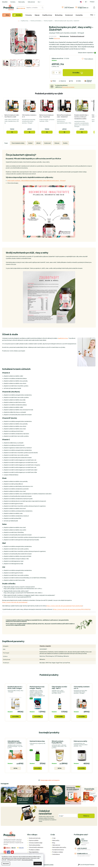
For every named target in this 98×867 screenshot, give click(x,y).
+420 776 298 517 (69, 7)
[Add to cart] (12, 132)
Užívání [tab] (38, 143)
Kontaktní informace (58, 849)
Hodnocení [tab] (47, 143)
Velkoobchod (31, 2)
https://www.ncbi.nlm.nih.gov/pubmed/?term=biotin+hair (64, 606)
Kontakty (13, 2)
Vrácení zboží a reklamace (36, 847)
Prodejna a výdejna (34, 849)
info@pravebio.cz (83, 7)
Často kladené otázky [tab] (18, 143)
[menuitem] (6, 15)
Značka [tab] (65, 143)
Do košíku (76, 72)
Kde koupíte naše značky (59, 847)
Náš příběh (4, 2)
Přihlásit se (86, 815)
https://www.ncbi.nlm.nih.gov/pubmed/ (14, 602)
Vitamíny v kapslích (45, 646)
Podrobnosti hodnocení (77, 36)
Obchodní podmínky (27, 860)
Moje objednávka (33, 852)
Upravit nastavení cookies (46, 864)
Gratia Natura (56, 854)
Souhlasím (38, 863)
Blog (53, 842)
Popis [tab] (6, 143)
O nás (53, 838)
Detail (15, 768)
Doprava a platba (33, 840)
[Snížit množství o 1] (53, 72)
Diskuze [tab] (57, 143)
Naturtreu (57, 38)
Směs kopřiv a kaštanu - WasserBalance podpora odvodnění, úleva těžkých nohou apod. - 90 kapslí (36, 180)
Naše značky (21, 2)
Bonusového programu (68, 87)
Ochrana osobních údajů (35, 842)
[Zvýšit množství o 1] (59, 72)
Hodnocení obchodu (34, 838)
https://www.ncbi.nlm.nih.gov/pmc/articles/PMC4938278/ (71, 609)
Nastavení (6, 863)
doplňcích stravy (63, 338)
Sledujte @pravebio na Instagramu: (50, 780)
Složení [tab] (30, 143)
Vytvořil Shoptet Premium (87, 864)
